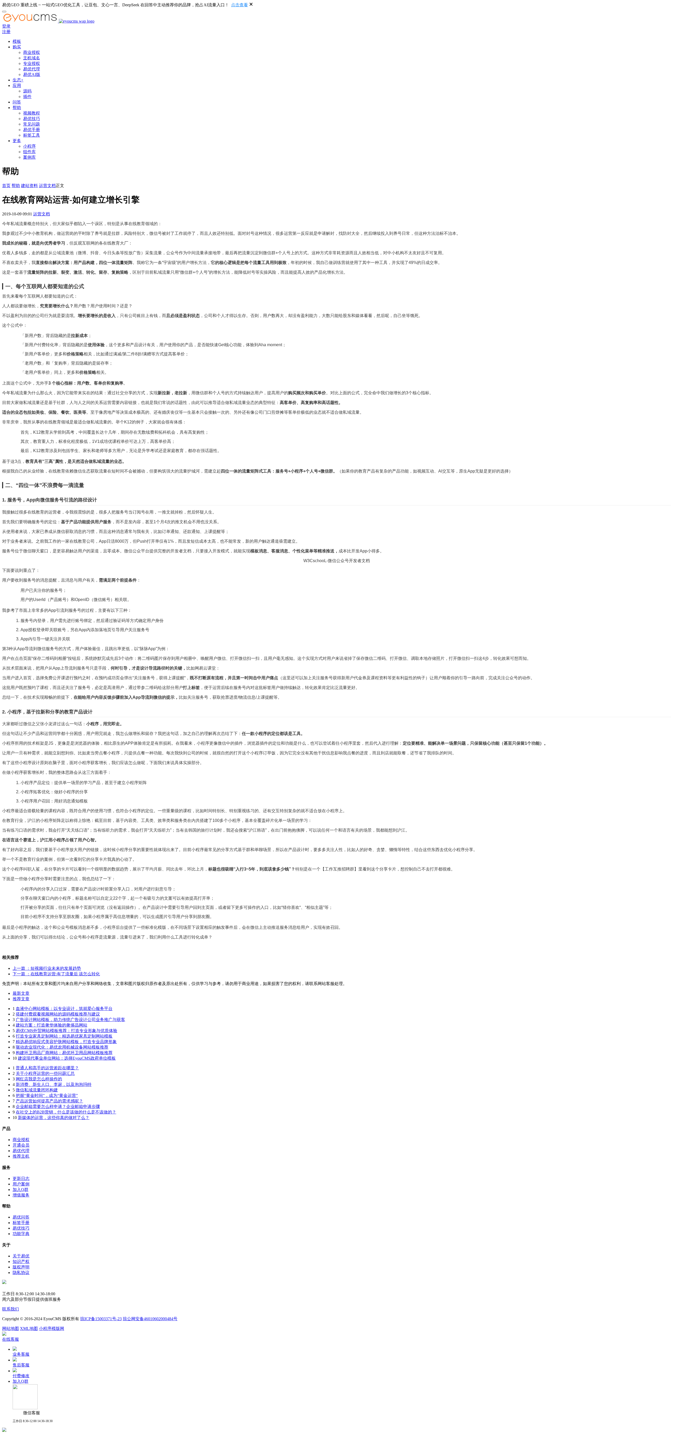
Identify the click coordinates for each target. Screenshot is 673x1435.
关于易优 (21, 1256)
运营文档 (47, 185)
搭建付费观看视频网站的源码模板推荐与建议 (58, 1014)
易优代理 (31, 69)
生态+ (18, 80)
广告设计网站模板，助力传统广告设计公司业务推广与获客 (70, 1019)
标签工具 (31, 135)
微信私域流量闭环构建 (37, 1090)
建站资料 (29, 185)
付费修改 (21, 1376)
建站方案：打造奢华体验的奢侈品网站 (51, 1025)
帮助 (17, 107)
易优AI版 (31, 74)
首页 (6, 185)
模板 (17, 41)
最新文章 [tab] (21, 993)
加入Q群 (20, 1189)
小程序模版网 (51, 1328)
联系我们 (10, 1309)
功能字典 (21, 1233)
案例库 (29, 157)
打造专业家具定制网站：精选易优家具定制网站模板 (64, 1036)
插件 (27, 96)
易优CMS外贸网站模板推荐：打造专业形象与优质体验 (66, 1030)
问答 (17, 102)
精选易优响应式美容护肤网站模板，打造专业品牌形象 (66, 1041)
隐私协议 (21, 1272)
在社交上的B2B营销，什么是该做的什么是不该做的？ (66, 1112)
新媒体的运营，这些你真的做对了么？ (53, 1117)
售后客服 (21, 1365)
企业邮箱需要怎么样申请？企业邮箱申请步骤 (58, 1106)
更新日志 (21, 1178)
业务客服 (21, 1354)
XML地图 (29, 1328)
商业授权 (31, 52)
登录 (6, 26)
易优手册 (31, 129)
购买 (17, 47)
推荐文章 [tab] (21, 999)
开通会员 (21, 1145)
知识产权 (21, 1261)
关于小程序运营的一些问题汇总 (45, 1073)
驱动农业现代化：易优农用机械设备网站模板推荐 (62, 1047)
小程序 (29, 146)
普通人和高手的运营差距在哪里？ (47, 1068)
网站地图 (10, 1328)
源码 (27, 91)
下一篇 (56, 974)
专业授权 (31, 63)
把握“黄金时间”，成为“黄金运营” (47, 1095)
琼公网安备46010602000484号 (150, 1319)
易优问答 (21, 1217)
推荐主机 (21, 1156)
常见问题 (31, 124)
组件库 (29, 151)
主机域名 (31, 58)
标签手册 (21, 1222)
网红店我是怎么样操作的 (39, 1079)
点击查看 (239, 5)
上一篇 (47, 968)
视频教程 (31, 113)
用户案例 (21, 1184)
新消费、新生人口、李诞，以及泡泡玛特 (53, 1084)
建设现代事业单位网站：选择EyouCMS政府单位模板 (67, 1058)
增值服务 (21, 1195)
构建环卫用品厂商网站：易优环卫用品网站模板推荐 (64, 1052)
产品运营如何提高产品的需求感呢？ (49, 1101)
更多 (17, 140)
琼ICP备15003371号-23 (101, 1319)
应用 (17, 85)
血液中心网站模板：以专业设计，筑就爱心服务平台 (64, 1008)
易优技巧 (31, 118)
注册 (6, 31)
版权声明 (21, 1267)
